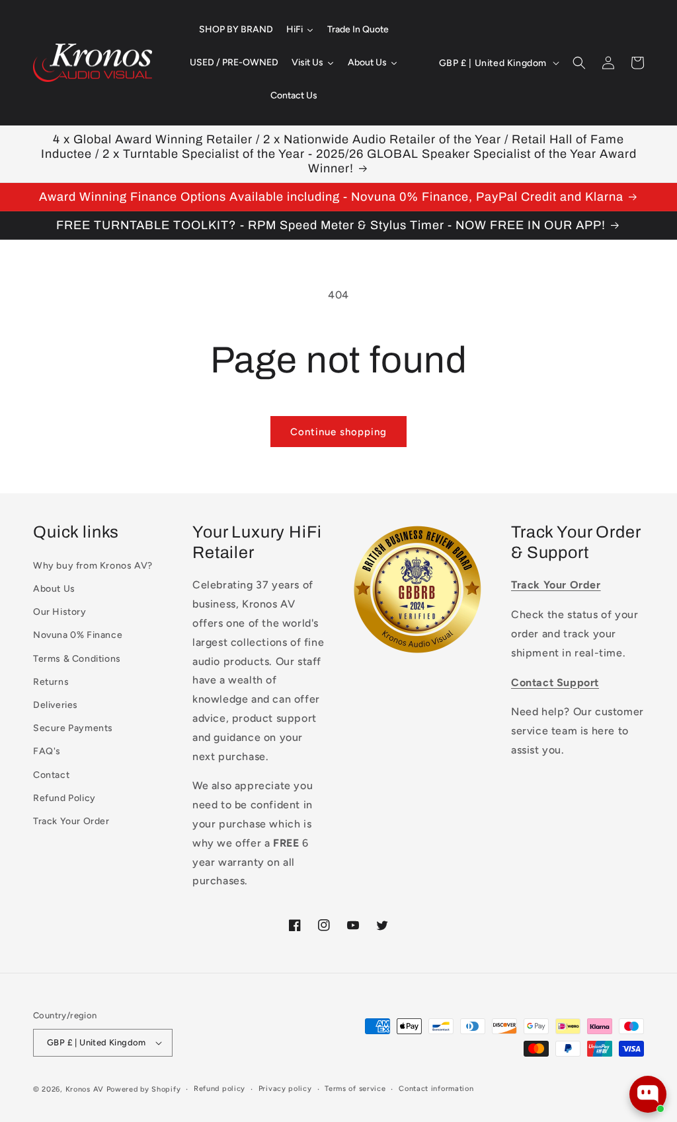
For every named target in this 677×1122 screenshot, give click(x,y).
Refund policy (219, 1088)
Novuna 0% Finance (77, 635)
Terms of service (355, 1088)
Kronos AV (84, 1089)
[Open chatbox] (647, 1094)
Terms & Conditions (77, 658)
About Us (54, 588)
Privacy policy (285, 1088)
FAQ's (47, 751)
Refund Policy (64, 798)
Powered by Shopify (143, 1089)
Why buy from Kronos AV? (93, 565)
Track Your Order (71, 821)
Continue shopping (338, 432)
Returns (51, 681)
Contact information (436, 1088)
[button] (579, 62)
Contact (51, 775)
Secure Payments (73, 728)
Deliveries (55, 705)
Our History (60, 611)
